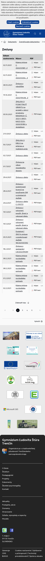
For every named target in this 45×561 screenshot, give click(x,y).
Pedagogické (7, 475)
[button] (34, 33)
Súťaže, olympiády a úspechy (14, 515)
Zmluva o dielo (22, 134)
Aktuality (6, 501)
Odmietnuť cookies (30, 22)
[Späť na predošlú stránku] (2, 42)
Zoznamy (6, 508)
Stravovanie (7, 512)
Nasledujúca (40, 310)
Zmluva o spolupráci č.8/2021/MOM (22, 249)
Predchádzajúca (5, 310)
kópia (36, 63)
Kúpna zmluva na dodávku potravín (21, 258)
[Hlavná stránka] (4, 42)
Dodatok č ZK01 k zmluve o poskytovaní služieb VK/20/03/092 (22, 237)
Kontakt (5, 489)
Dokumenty (12, 42)
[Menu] (40, 33)
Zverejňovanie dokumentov (29, 42)
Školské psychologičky (11, 486)
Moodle (5, 519)
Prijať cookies (13, 22)
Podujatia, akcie (8, 505)
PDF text (37, 67)
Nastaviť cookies (23, 26)
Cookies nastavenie (23, 550)
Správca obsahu (36, 556)
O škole (5, 468)
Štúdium (5, 472)
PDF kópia (37, 114)
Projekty (5, 479)
